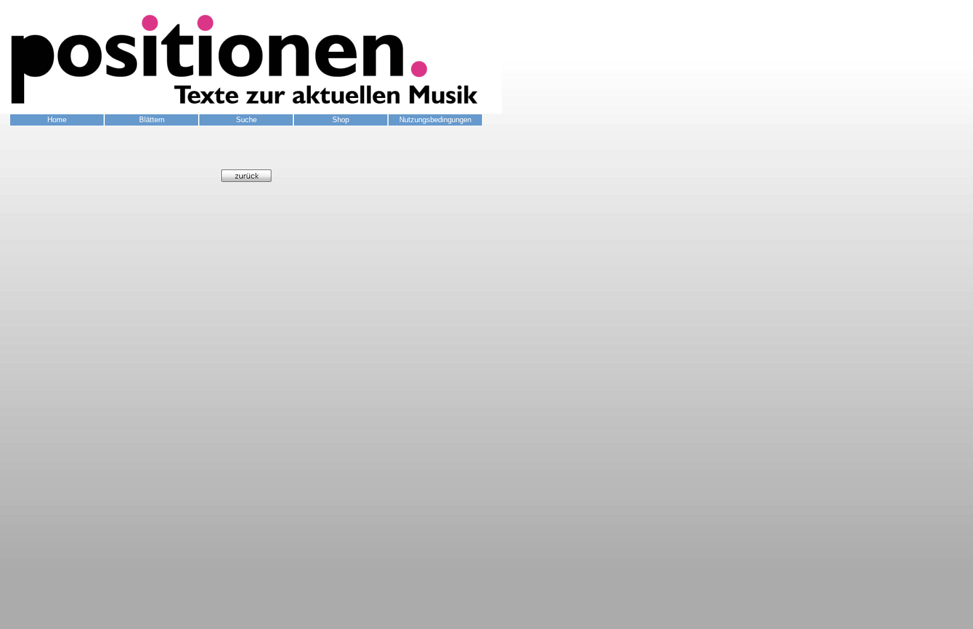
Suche (246, 119)
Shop (340, 119)
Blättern (151, 119)
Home (56, 119)
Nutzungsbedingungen (435, 119)
